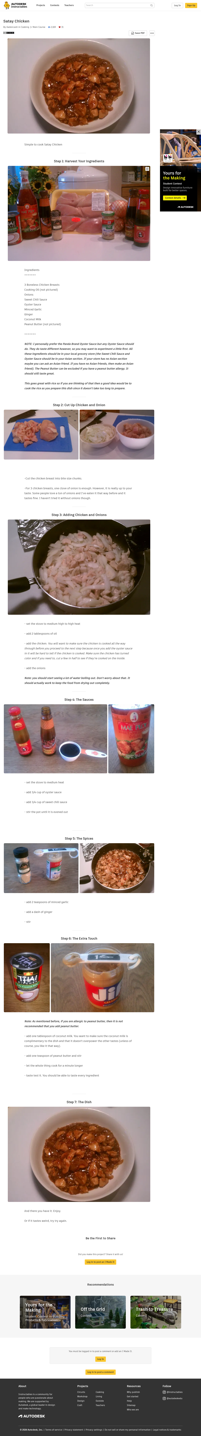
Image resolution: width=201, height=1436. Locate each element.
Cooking (25, 27)
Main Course (39, 27)
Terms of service (53, 1429)
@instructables (175, 1392)
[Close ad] (198, 132)
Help (129, 1400)
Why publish (133, 1392)
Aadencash (12, 27)
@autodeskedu (174, 1398)
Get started (132, 1396)
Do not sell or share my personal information (128, 1429)
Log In (177, 5)
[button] (152, 33)
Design (81, 1400)
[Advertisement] (180, 170)
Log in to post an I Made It (100, 1262)
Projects (40, 5)
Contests (54, 5)
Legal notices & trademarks (167, 1429)
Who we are (133, 1409)
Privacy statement (73, 1429)
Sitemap (131, 1405)
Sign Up (191, 5)
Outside (100, 1400)
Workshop (82, 1396)
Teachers (69, 5)
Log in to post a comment (100, 1372)
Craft (79, 1405)
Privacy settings (94, 1429)
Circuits (81, 1392)
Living (99, 1396)
